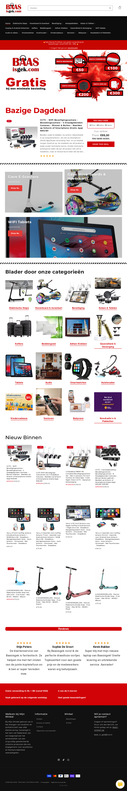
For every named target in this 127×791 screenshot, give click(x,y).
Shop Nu (15, 188)
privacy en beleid (43, 723)
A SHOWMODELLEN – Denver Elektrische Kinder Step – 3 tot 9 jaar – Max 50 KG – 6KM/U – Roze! (78, 606)
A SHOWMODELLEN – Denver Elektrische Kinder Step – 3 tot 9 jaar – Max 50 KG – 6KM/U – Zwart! (48, 601)
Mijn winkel (13, 782)
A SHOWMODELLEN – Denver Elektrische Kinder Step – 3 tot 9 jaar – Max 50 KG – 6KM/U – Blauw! (107, 597)
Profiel (68, 723)
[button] (120, 8)
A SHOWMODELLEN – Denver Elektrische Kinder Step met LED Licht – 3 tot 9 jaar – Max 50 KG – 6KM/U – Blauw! (19, 593)
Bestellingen (71, 719)
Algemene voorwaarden (46, 731)
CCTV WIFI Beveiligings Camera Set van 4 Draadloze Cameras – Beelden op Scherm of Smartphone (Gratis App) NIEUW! (48, 477)
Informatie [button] (41, 714)
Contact (39, 727)
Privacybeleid (45, 782)
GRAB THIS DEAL (101, 144)
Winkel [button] (68, 714)
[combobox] (70, 8)
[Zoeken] (110, 8)
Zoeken (39, 719)
